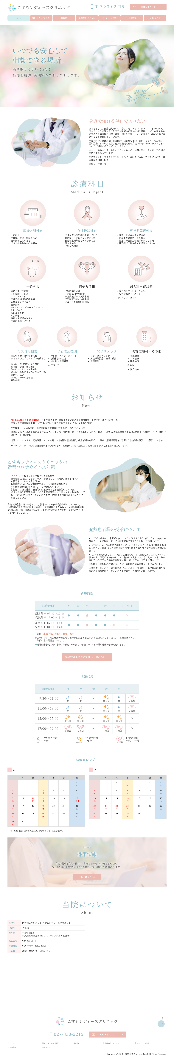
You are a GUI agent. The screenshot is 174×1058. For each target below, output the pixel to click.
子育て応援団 (67, 351)
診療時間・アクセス (87, 18)
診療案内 (132, 18)
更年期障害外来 (141, 230)
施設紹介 (64, 18)
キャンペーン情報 (109, 18)
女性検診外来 (87, 230)
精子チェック (107, 351)
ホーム (18, 18)
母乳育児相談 (27, 351)
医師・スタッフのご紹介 (41, 18)
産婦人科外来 (33, 230)
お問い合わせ (155, 18)
